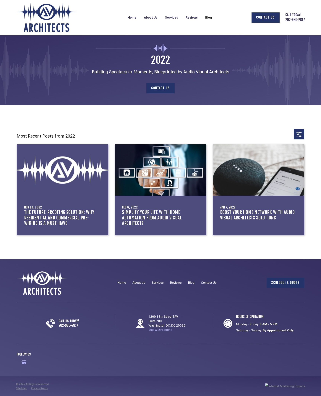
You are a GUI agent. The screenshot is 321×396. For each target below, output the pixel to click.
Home (122, 282)
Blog (191, 282)
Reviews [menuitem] (192, 17)
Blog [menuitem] (208, 17)
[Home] (46, 17)
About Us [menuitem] (150, 17)
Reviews (176, 282)
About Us (138, 282)
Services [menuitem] (171, 17)
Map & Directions (160, 330)
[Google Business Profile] (24, 362)
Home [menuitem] (132, 17)
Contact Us (265, 17)
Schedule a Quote (285, 283)
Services (158, 282)
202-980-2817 (295, 19)
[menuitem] (21, 388)
